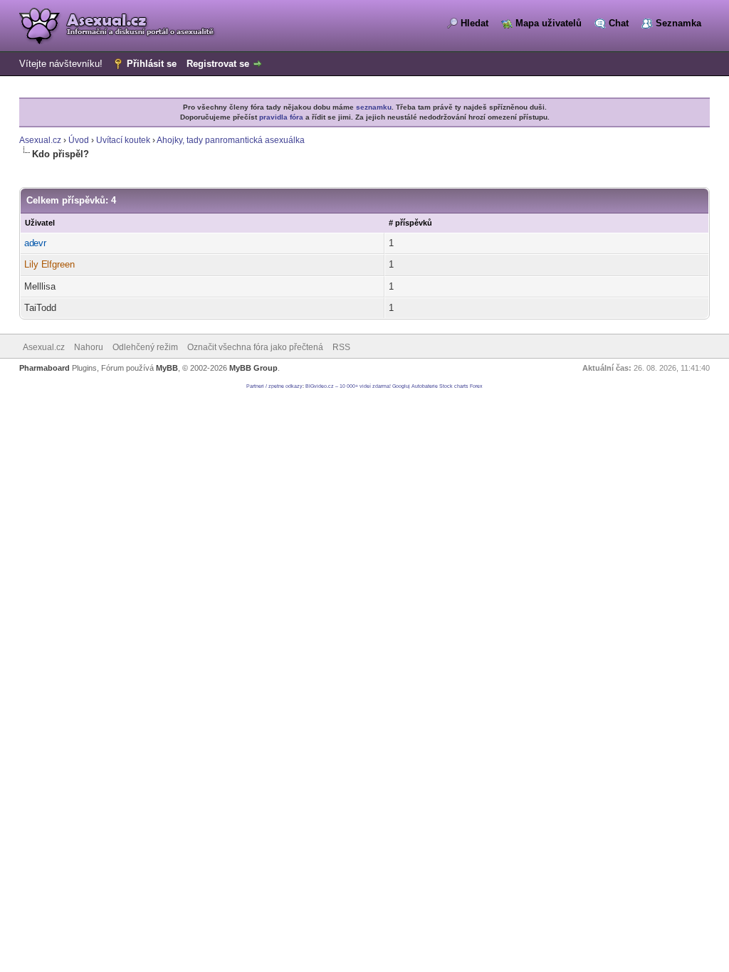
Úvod (78, 140)
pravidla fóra (281, 117)
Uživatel (40, 222)
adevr (35, 243)
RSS (341, 347)
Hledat (474, 23)
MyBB (167, 368)
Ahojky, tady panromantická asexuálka (231, 140)
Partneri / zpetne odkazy (274, 386)
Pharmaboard (44, 368)
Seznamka (678, 23)
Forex (476, 386)
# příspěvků (410, 222)
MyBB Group (253, 368)
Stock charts (453, 386)
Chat (619, 23)
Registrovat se (218, 63)
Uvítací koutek (123, 140)
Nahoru (88, 347)
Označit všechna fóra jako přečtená (255, 347)
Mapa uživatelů (548, 23)
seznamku (374, 107)
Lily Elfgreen (49, 264)
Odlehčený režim (145, 347)
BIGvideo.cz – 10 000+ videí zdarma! (348, 386)
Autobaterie (424, 386)
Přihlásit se (152, 63)
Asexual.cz (40, 140)
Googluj (401, 386)
